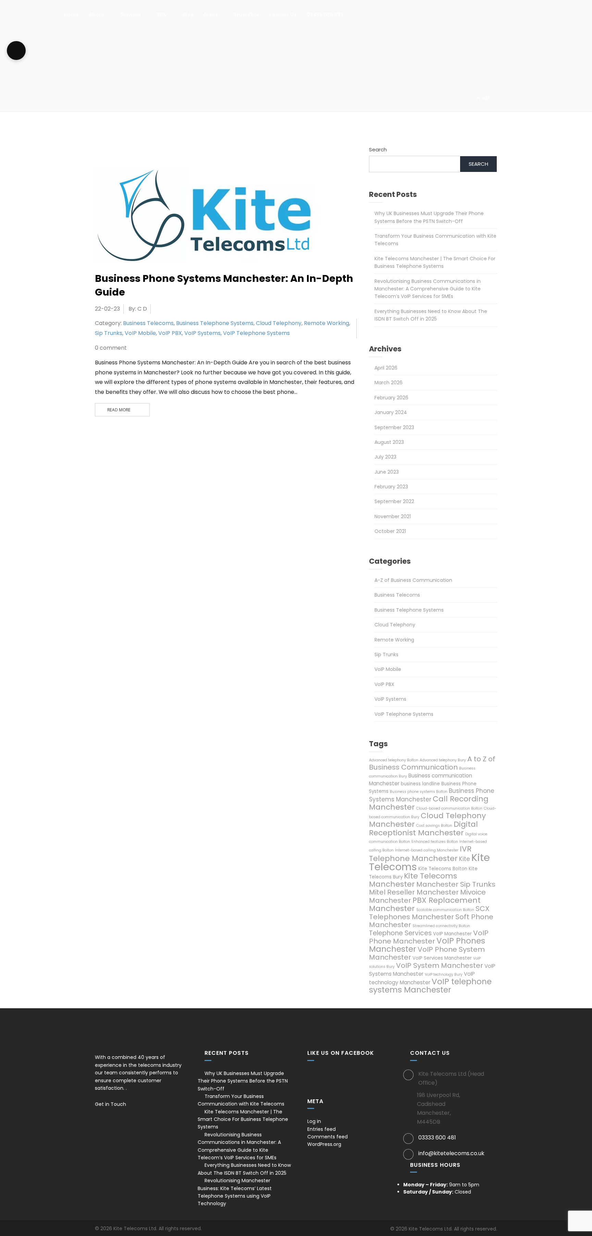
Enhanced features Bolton (434, 841)
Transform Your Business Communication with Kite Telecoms (241, 1100)
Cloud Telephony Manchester (427, 819)
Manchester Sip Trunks (455, 884)
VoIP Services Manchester (442, 958)
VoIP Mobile (140, 333)
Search (378, 149)
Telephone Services (400, 933)
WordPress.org (324, 1144)
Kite (464, 859)
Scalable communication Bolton (445, 909)
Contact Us (282, 15)
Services (129, 15)
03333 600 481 (325, 15)
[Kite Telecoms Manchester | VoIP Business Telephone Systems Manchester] (29, 10)
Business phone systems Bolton (418, 791)
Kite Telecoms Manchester (413, 880)
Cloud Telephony (278, 323)
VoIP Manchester (452, 934)
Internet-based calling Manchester (426, 850)
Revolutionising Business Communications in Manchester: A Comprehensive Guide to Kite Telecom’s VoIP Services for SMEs (427, 289)
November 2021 (392, 516)
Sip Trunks (108, 333)
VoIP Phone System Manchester (427, 953)
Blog (187, 15)
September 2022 (394, 501)
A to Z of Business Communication (432, 763)
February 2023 (391, 486)
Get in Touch (111, 1104)
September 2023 (394, 427)
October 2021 (390, 531)
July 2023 (385, 456)
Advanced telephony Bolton (393, 760)
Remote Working (326, 323)
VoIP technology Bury (444, 974)
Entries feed (321, 1129)
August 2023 (389, 442)
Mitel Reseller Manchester (414, 892)
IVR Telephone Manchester (420, 854)
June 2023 (386, 472)
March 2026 (388, 382)
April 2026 (385, 367)
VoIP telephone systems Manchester (430, 985)
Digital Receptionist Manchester (423, 828)
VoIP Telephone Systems (256, 333)
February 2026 (391, 397)
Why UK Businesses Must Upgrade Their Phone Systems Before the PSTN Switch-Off (243, 1081)
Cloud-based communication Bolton (449, 808)
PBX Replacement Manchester (425, 904)
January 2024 (390, 412)
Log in (314, 1121)
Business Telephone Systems (215, 323)
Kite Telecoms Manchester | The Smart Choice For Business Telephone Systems (243, 1119)
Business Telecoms (148, 323)
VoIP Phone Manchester (429, 937)
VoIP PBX (170, 333)
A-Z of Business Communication (413, 580)
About (96, 15)
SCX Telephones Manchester (429, 913)
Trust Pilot (246, 15)
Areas (210, 15)
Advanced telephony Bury (443, 760)
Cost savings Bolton (434, 825)
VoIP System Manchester (439, 965)
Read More (119, 410)
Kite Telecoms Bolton (442, 868)
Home (71, 15)
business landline (420, 784)
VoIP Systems (202, 333)
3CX (160, 15)
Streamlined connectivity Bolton (441, 925)
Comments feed (327, 1136)
